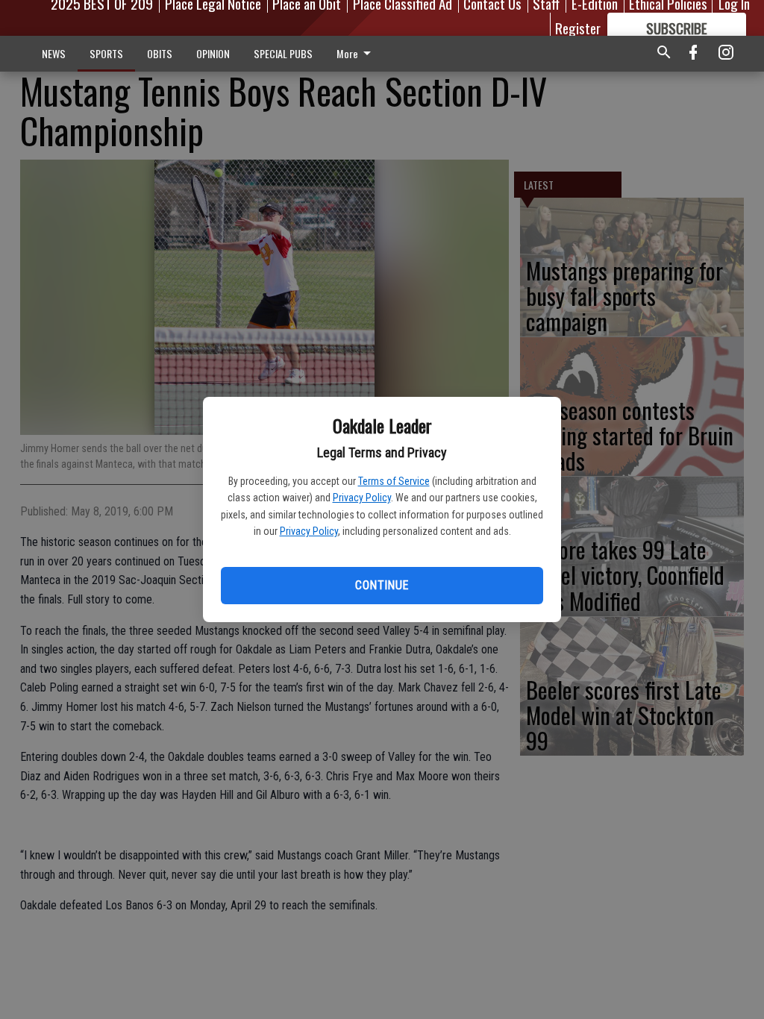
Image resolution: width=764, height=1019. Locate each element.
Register (578, 27)
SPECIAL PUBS (283, 53)
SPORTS (106, 53)
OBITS (159, 53)
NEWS (54, 53)
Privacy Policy (362, 498)
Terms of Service (394, 481)
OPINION (213, 53)
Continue (381, 585)
